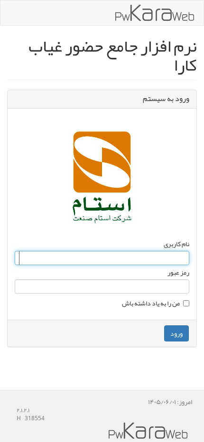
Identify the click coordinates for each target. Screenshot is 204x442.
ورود (176, 333)
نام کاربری (176, 244)
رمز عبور (178, 272)
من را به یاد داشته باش (151, 303)
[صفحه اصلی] (154, 13)
